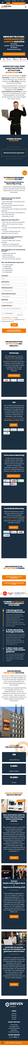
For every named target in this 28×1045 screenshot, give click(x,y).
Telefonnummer (7, 288)
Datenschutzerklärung (8, 319)
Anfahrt (14, 1013)
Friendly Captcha (19, 314)
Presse (14, 1019)
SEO (24, 933)
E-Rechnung (14, 1024)
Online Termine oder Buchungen (12, 246)
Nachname (5, 282)
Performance (21, 801)
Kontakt (14, 1017)
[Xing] (18, 1037)
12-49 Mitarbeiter (8, 270)
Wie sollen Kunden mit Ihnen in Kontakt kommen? (11, 237)
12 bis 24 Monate (8, 255)
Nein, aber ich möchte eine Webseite (14, 222)
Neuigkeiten (21, 867)
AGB (11, 318)
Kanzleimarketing (14, 1032)
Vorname (4, 276)
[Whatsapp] (13, 1037)
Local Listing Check (14, 1028)
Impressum (12, 1043)
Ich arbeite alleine (8, 265)
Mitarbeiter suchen (8, 216)
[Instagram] (9, 1037)
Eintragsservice (14, 1026)
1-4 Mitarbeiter (7, 266)
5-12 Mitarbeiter (7, 268)
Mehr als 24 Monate (9, 257)
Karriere (14, 1015)
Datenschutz (18, 1043)
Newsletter (14, 1030)
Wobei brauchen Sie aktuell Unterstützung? (11, 198)
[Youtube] (14, 1037)
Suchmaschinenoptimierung (13, 418)
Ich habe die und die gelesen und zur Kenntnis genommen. (13, 319)
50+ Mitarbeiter (7, 272)
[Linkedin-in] (16, 1037)
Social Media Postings (10, 519)
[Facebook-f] (11, 1037)
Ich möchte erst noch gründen (12, 259)
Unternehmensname (8, 294)
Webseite (4, 300)
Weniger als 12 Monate (9, 253)
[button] (25, 7)
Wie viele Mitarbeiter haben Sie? (12, 262)
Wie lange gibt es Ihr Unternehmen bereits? (13, 250)
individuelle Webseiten (13, 360)
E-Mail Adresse (6, 306)
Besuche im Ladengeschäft (11, 244)
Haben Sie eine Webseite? (10, 220)
